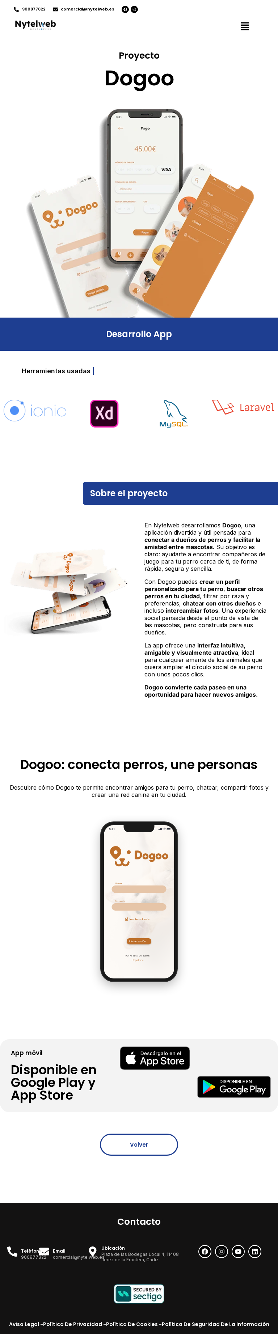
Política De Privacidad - (74, 1324)
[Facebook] (125, 9)
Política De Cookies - (134, 1324)
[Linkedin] (254, 1251)
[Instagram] (134, 9)
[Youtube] (238, 1251)
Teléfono (31, 1251)
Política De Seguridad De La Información (215, 1324)
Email (59, 1251)
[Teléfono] (12, 1251)
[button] (245, 26)
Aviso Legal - (26, 1324)
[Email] (44, 1251)
